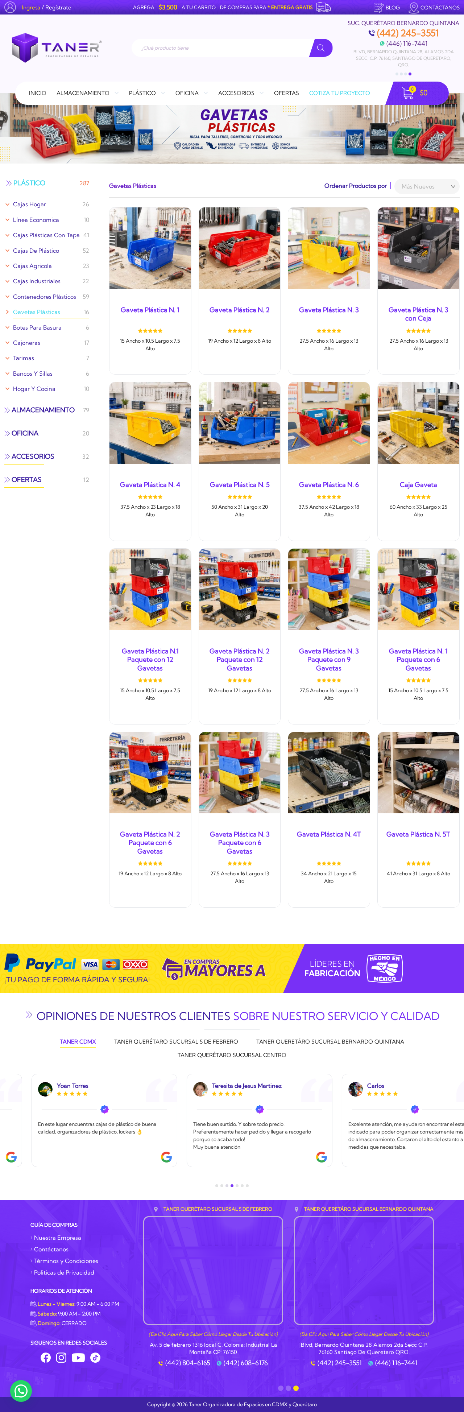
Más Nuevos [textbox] (418, 186)
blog (393, 7)
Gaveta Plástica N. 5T (419, 834)
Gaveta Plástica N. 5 (240, 484)
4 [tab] (410, 74)
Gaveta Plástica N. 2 (240, 310)
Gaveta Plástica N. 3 (329, 310)
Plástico (142, 93)
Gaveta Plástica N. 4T (329, 834)
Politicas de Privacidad (64, 1272)
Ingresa (31, 7)
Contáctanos (51, 1249)
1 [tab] (396, 74)
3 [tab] (405, 74)
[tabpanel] (403, 41)
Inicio (37, 93)
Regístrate (58, 7)
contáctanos (440, 7)
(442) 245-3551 (340, 1363)
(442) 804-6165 (187, 1363)
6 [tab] (242, 1185)
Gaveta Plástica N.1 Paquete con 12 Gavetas (150, 659)
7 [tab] (247, 1185)
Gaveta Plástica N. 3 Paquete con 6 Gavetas (240, 842)
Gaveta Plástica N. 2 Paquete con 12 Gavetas (240, 659)
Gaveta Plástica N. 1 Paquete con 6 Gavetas (418, 659)
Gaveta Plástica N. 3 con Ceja (418, 314)
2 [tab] (401, 74)
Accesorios (236, 93)
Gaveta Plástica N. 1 (150, 310)
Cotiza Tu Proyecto (339, 93)
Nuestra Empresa (57, 1237)
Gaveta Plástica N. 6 (329, 484)
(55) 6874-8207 (433, 43)
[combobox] (427, 186)
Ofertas (286, 93)
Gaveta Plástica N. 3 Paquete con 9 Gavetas (329, 659)
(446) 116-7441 (396, 1363)
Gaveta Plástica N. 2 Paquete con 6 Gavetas (150, 842)
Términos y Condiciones (66, 1261)
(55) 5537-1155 (378, 43)
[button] (21, 1391)
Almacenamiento (83, 93)
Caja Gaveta (418, 484)
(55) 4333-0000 (407, 33)
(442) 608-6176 (246, 1363)
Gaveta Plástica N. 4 (150, 484)
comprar (150, 366)
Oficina (187, 93)
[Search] (321, 48)
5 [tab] (237, 1185)
